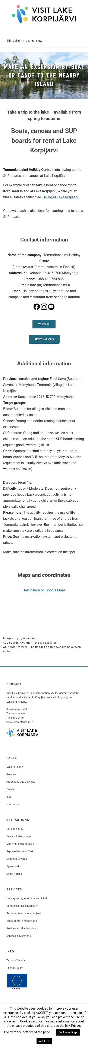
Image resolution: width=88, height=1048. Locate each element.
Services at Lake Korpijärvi (21, 928)
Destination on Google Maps (44, 590)
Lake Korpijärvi (14, 766)
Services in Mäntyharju (19, 935)
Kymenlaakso (14, 866)
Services (11, 774)
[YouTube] (51, 314)
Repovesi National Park (19, 851)
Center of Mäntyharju (18, 836)
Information (13, 804)
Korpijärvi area (14, 828)
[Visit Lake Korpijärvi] (44, 14)
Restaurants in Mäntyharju (21, 920)
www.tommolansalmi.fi (19, 722)
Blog (9, 796)
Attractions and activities (20, 781)
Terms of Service (15, 960)
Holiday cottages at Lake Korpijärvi (26, 898)
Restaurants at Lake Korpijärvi (23, 913)
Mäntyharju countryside (20, 843)
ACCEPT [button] (44, 1041)
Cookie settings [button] (68, 1032)
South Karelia (14, 873)
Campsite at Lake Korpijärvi (22, 905)
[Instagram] (44, 314)
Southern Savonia (16, 858)
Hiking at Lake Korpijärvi (61, 197)
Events (10, 789)
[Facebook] (37, 314)
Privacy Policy (14, 967)
